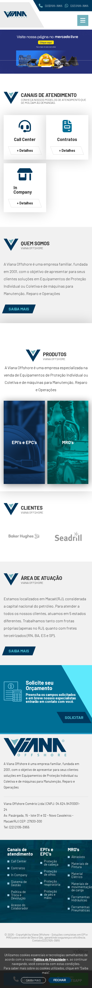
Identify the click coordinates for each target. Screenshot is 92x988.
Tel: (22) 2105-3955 (16, 827)
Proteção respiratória (52, 883)
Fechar (59, 980)
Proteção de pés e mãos (50, 894)
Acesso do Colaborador (19, 907)
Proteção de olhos (50, 873)
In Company (19, 875)
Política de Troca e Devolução (18, 895)
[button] (34, 66)
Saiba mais (33, 980)
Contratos (18, 868)
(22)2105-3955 (53, 5)
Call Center (18, 861)
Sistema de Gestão (19, 883)
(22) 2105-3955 (79, 5)
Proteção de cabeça (51, 863)
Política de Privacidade (50, 959)
